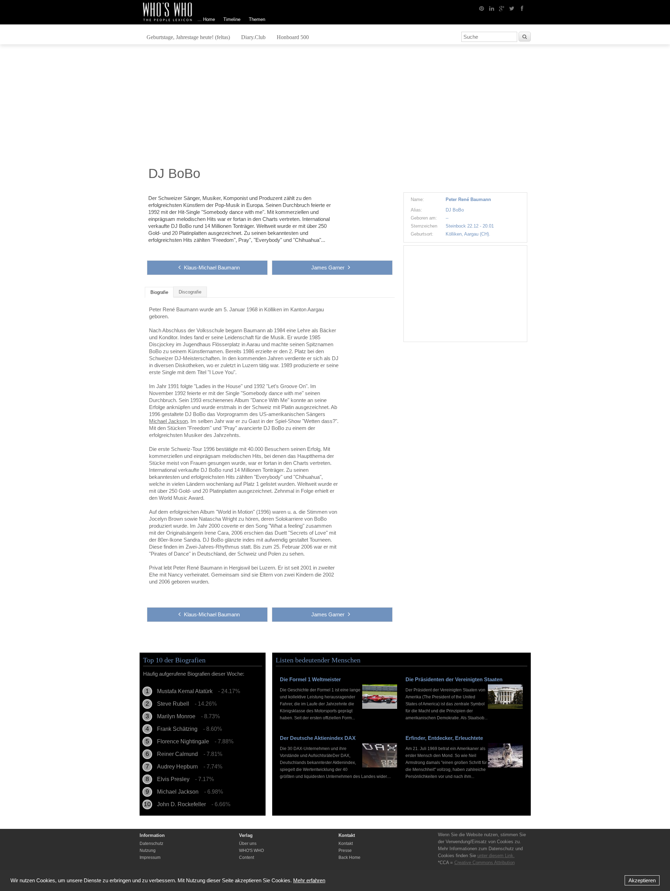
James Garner (327, 267)
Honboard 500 (293, 37)
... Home (206, 19)
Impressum (150, 857)
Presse (345, 850)
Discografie (190, 292)
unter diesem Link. (496, 855)
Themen (257, 19)
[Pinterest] (481, 8)
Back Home (349, 857)
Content (246, 857)
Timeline (231, 19)
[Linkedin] (491, 8)
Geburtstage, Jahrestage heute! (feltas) (188, 37)
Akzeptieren (642, 880)
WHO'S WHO (251, 850)
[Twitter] (512, 8)
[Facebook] (522, 8)
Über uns (247, 843)
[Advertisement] (335, 107)
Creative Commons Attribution (484, 862)
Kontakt (345, 843)
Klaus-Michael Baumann (212, 267)
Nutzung (148, 850)
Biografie (159, 292)
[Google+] (502, 8)
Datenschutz (151, 843)
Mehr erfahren (309, 880)
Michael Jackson (168, 421)
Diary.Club (253, 37)
